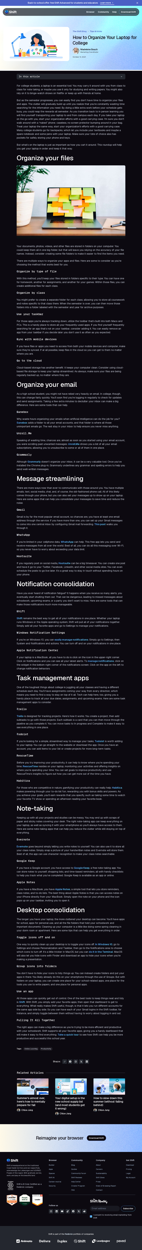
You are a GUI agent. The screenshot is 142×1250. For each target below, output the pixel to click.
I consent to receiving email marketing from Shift (112, 1216)
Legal (128, 1173)
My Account (130, 1177)
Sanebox (22, 422)
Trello (20, 716)
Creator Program (78, 1186)
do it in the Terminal (101, 951)
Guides (74, 1169)
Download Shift (128, 12)
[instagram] (51, 1211)
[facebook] (73, 1211)
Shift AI (51, 1177)
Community (103, 12)
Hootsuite (64, 563)
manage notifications (101, 661)
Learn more (105, 3)
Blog (73, 1165)
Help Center (76, 1182)
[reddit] (84, 1211)
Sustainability (101, 1173)
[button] (71, 76)
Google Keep (81, 867)
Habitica (117, 787)
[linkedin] (56, 1211)
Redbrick (69, 1234)
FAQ (72, 1190)
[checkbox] (91, 1216)
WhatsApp (67, 541)
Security (52, 1186)
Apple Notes (62, 889)
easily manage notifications (71, 639)
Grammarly (34, 461)
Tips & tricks (96, 31)
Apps (51, 1169)
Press (98, 1182)
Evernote (22, 846)
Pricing (129, 1169)
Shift (19, 618)
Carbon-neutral (55, 1182)
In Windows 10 (103, 944)
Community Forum (78, 1173)
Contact (99, 1190)
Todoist (99, 741)
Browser (90, 12)
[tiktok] (67, 1211)
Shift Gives (100, 1177)
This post (100, 524)
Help (114, 12)
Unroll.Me (73, 444)
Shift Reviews (76, 1177)
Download (130, 1165)
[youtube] (62, 1211)
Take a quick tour (68, 1034)
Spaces (52, 1173)
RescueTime (30, 766)
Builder (51, 1165)
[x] (79, 1211)
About (98, 1165)
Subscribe (128, 1208)
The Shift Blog (80, 31)
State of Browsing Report (106, 1186)
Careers (99, 1169)
